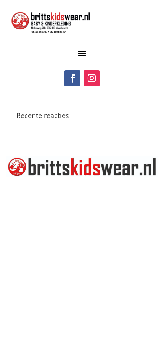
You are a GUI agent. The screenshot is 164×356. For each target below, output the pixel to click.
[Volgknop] (72, 78)
